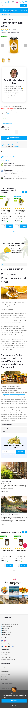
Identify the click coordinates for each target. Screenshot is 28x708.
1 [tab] (13, 231)
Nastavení (14, 705)
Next (26, 192)
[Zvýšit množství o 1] (16, 131)
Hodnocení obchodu (7, 688)
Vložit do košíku (15, 138)
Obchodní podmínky (7, 626)
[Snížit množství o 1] (16, 133)
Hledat (24, 5)
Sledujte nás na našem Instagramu (14, 583)
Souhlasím (15, 701)
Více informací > (4, 679)
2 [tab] (14, 231)
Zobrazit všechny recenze (16, 252)
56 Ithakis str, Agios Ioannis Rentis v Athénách (14, 394)
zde (23, 697)
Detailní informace (8, 114)
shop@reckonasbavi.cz (7, 657)
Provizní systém (6, 628)
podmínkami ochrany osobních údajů (16, 455)
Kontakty (4, 630)
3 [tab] (14, 570)
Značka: (5, 160)
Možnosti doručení (7, 123)
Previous (23, 192)
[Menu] (26, 2)
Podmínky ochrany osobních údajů (10, 624)
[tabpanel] (7, 212)
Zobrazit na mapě (5, 671)
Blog (3, 620)
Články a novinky (6, 686)
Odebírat (20, 451)
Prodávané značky (6, 632)
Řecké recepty (5, 622)
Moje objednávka (6, 634)
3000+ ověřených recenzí (13, 245)
